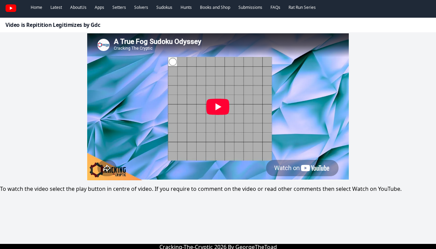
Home (36, 7)
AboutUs (78, 7)
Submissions (250, 7)
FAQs (275, 7)
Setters (119, 7)
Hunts (186, 7)
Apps (99, 7)
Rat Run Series (302, 7)
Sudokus (164, 7)
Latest (56, 7)
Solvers (141, 7)
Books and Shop (215, 7)
